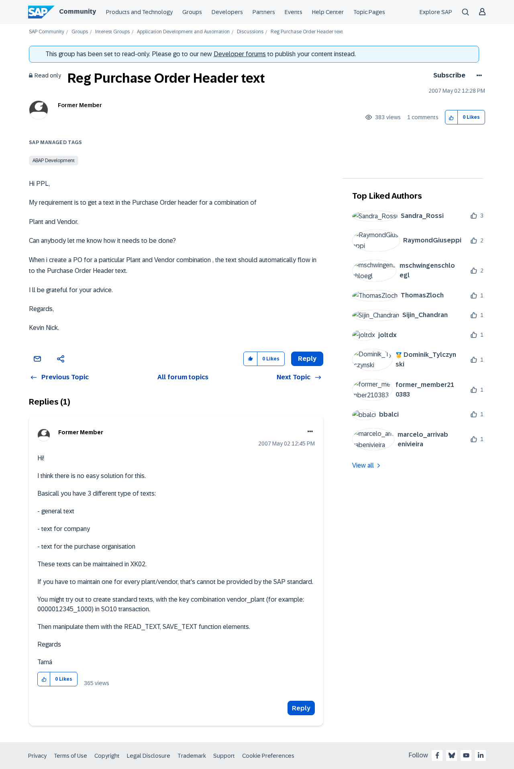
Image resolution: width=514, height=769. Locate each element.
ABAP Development (54, 160)
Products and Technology (139, 12)
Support (224, 756)
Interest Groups (112, 32)
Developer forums (240, 54)
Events (293, 12)
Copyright (107, 756)
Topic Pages (369, 12)
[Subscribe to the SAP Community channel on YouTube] (466, 755)
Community (77, 11)
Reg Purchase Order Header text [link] (307, 32)
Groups (192, 12)
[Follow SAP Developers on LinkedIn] (480, 755)
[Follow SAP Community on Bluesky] (452, 755)
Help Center (328, 12)
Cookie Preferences (268, 756)
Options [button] (477, 75)
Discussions (250, 32)
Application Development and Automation (183, 32)
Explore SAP (436, 12)
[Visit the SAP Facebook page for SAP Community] (437, 755)
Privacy (37, 756)
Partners (264, 12)
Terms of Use (70, 756)
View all (363, 465)
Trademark (191, 756)
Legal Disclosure (148, 756)
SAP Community (46, 32)
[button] (451, 117)
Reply (301, 708)
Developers (227, 12)
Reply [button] (307, 358)
